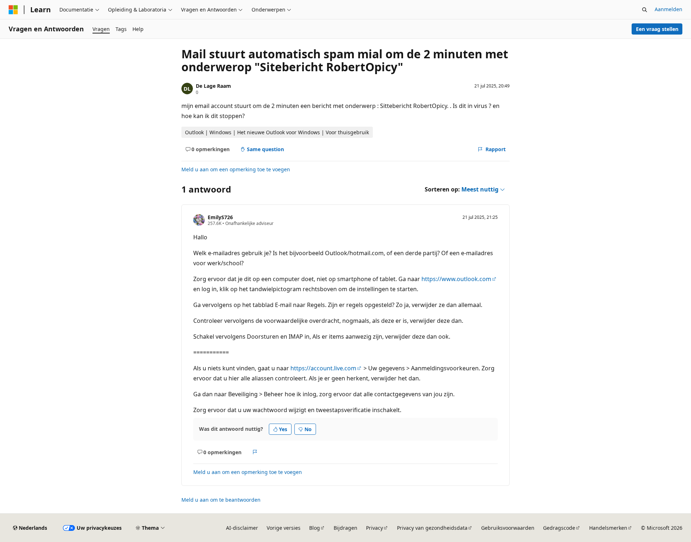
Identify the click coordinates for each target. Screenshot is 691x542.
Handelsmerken (608, 527)
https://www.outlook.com (456, 279)
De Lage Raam (213, 85)
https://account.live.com (323, 368)
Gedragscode (559, 527)
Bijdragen (345, 527)
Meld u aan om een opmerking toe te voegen (235, 169)
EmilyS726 (220, 217)
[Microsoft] (13, 9)
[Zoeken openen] (644, 9)
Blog (314, 527)
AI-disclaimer (242, 527)
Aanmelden (668, 9)
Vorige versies (284, 527)
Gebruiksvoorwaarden (507, 527)
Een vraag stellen (657, 29)
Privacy (374, 527)
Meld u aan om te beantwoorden (221, 499)
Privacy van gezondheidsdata (432, 527)
